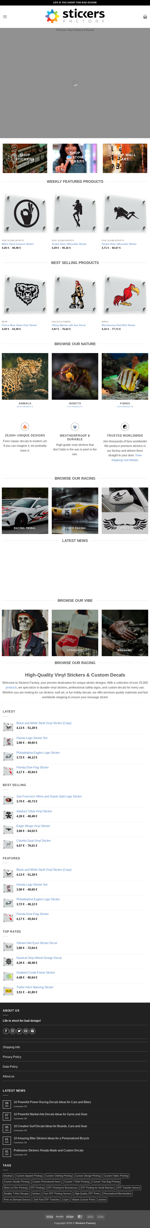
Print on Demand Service (17, 1199)
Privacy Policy (12, 1056)
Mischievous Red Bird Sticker (118, 325)
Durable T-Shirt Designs (16, 1193)
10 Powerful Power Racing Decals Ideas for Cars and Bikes (25, 558)
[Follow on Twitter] (19, 1031)
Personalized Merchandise (117, 1193)
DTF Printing (37, 1187)
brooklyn (8, 1175)
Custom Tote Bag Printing (106, 1181)
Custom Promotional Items (46, 1181)
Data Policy (10, 1066)
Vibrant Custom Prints (83, 1199)
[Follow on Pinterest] (32, 1031)
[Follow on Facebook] (6, 1031)
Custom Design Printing (87, 1175)
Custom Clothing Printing (58, 1175)
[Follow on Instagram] (13, 1031)
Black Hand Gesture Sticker (18, 243)
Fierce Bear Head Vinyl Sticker (19, 325)
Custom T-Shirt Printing (76, 1181)
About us (8, 1076)
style (65, 1199)
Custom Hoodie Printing (16, 1181)
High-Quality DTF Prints (87, 1193)
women (102, 1199)
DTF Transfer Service (128, 1187)
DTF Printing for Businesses (62, 1187)
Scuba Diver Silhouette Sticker (69, 243)
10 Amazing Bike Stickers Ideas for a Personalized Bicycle (51, 1138)
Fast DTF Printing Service (57, 1193)
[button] (5, 16)
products (11, 687)
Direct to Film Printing (15, 1187)
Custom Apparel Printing (29, 1175)
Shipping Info (11, 1047)
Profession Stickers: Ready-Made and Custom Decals (48, 1150)
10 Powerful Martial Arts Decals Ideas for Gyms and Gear (74, 558)
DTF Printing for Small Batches (97, 1187)
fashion (36, 1193)
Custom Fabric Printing (116, 1175)
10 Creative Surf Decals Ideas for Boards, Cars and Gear (125, 558)
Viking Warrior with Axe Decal (68, 325)
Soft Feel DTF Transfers (47, 1199)
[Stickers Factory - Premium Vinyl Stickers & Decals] (75, 16)
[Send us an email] (26, 1031)
